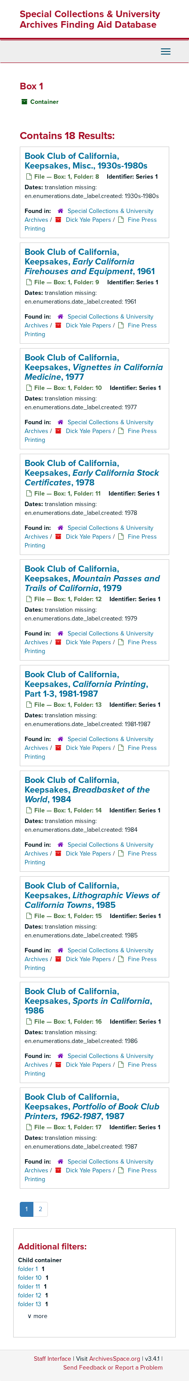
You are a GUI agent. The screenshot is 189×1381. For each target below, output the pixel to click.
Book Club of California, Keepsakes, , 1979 (92, 579)
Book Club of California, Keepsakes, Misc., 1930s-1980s (86, 161)
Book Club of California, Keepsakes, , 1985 (92, 896)
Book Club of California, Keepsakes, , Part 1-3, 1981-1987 (86, 684)
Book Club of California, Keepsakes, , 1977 (94, 367)
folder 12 (30, 1295)
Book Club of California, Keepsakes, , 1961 (90, 262)
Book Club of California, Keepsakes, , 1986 (88, 1001)
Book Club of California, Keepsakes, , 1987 (92, 1107)
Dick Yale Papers (88, 220)
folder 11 (30, 1286)
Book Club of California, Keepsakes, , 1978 (92, 473)
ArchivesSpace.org (114, 1359)
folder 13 (30, 1304)
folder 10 (31, 1278)
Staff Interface (52, 1359)
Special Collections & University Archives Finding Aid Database (90, 19)
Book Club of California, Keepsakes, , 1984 (87, 790)
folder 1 (29, 1269)
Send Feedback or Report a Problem (113, 1367)
